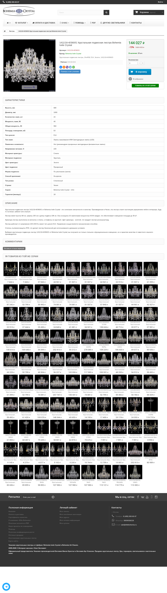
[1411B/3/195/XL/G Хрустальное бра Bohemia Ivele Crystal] (119, 449)
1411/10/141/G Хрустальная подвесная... (150, 302)
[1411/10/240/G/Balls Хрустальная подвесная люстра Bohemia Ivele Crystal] (119, 382)
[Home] (4, 31)
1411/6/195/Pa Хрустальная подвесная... (104, 302)
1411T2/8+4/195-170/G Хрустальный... (88, 437)
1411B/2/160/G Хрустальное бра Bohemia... (135, 437)
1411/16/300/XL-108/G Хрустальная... (135, 482)
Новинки (12, 511)
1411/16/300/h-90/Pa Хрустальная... (104, 347)
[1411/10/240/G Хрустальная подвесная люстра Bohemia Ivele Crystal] (42, 291)
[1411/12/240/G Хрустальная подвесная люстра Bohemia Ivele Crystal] (135, 336)
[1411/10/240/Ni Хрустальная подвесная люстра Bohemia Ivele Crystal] (150, 359)
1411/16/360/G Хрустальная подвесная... (88, 370)
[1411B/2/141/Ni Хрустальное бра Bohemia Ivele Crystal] (26, 269)
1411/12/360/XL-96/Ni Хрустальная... (42, 482)
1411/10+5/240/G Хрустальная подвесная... (57, 302)
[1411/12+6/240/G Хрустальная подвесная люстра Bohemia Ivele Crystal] (150, 382)
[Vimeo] (151, 497)
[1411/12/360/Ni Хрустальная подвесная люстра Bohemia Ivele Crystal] (26, 472)
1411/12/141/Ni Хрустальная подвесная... (41, 370)
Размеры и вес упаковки (70, 71)
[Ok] (53, 497)
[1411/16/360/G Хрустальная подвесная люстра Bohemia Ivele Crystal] (88, 359)
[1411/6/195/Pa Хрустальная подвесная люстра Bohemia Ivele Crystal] (104, 291)
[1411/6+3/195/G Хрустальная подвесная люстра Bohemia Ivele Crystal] (119, 314)
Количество (133, 60)
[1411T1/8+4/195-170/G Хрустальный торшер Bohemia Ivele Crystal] (42, 427)
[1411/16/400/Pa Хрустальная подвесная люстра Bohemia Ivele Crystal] (10, 336)
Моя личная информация (70, 520)
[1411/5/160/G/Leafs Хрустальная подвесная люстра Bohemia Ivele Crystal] (88, 269)
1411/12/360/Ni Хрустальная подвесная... (26, 482)
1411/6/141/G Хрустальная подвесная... (73, 347)
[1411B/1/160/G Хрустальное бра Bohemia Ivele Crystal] (42, 449)
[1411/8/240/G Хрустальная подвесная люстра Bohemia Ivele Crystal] (135, 382)
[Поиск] (106, 12)
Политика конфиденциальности (21, 532)
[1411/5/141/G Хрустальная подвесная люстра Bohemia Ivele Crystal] (150, 314)
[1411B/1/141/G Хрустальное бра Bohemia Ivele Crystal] (26, 449)
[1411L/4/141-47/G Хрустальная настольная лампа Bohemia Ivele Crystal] (135, 404)
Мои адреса (64, 517)
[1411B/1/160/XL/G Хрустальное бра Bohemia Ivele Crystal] (57, 449)
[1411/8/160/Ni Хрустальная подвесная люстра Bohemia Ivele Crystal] (73, 314)
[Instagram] (156, 497)
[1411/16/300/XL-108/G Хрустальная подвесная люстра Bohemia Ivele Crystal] (135, 472)
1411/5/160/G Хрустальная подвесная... (120, 302)
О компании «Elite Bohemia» (20, 520)
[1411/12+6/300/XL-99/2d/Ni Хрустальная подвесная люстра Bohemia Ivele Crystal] (119, 472)
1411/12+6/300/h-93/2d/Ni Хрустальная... (73, 482)
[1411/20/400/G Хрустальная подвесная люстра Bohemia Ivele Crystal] (26, 336)
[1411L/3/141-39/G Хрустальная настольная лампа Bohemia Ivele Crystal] (104, 404)
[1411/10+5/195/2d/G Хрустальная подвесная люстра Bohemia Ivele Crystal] (10, 359)
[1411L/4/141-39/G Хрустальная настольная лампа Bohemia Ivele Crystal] (119, 404)
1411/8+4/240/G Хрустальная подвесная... (151, 279)
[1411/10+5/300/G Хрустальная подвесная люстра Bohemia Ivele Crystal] (10, 291)
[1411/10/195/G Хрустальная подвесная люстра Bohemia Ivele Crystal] (26, 291)
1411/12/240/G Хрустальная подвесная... (135, 347)
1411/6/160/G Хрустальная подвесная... (88, 324)
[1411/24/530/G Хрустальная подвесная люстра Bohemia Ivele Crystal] (135, 449)
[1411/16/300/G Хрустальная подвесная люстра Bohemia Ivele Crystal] (42, 404)
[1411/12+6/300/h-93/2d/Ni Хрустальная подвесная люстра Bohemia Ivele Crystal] (73, 472)
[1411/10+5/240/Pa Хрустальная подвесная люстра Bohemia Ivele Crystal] (73, 291)
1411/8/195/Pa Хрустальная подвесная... (135, 302)
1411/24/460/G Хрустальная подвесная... (104, 370)
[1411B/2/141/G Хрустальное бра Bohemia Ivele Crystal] (10, 269)
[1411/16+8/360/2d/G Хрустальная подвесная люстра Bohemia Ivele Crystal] (57, 404)
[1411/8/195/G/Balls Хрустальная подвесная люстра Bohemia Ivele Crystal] (104, 269)
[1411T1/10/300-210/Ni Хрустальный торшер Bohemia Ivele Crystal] (150, 404)
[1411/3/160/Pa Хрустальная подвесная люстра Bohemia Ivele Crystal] (26, 314)
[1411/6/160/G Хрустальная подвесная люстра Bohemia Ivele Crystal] (88, 314)
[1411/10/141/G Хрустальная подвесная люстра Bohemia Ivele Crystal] (150, 291)
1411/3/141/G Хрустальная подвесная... (120, 279)
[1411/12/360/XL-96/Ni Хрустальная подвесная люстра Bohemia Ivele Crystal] (42, 472)
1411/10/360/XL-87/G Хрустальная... (151, 460)
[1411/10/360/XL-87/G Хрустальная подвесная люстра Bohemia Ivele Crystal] (150, 449)
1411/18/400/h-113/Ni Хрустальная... (104, 324)
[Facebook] (138, 497)
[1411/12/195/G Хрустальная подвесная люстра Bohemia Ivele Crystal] (26, 404)
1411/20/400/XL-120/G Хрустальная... (120, 347)
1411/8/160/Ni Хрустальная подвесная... (73, 324)
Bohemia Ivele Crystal (73, 53)
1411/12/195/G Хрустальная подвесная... (26, 415)
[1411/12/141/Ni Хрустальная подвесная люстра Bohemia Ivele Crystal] (42, 359)
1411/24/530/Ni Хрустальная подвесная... (57, 347)
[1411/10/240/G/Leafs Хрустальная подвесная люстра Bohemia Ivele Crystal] (10, 404)
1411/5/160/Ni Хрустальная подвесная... (135, 279)
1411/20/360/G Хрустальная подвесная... (73, 392)
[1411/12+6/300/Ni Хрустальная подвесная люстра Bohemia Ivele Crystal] (73, 359)
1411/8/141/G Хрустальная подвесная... (135, 324)
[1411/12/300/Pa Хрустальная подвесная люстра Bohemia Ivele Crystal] (150, 336)
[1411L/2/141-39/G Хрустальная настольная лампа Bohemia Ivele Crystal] (88, 404)
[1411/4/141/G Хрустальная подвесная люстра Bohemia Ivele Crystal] (57, 314)
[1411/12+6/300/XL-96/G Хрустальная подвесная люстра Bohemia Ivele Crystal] (104, 472)
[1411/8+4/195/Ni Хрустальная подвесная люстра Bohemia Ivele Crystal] (135, 359)
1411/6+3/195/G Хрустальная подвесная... (119, 324)
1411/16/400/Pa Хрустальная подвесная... (10, 347)
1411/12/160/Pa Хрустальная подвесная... (57, 370)
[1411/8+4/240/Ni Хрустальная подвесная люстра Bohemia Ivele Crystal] (10, 382)
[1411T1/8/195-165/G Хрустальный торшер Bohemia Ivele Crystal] (26, 427)
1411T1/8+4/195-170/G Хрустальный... (42, 437)
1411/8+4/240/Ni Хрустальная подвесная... (11, 392)
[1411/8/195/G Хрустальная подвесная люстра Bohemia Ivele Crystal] (57, 269)
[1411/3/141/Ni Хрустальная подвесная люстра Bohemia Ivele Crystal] (10, 314)
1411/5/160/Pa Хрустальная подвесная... (88, 302)
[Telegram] (70, 67)
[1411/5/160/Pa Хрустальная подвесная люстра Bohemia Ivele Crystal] (88, 291)
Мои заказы (64, 511)
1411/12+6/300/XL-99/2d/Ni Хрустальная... (119, 482)
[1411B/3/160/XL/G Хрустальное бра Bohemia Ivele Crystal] (104, 449)
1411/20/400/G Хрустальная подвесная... (26, 347)
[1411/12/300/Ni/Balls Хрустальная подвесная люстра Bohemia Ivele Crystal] (10, 472)
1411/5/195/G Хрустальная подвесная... (42, 347)
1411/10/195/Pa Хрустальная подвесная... (26, 370)
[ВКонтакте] (60, 67)
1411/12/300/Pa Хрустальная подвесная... (150, 347)
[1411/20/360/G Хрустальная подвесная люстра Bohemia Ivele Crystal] (73, 382)
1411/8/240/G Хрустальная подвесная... (135, 392)
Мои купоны (64, 523)
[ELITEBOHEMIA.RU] (28, 11)
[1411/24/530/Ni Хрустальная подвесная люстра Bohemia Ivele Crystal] (57, 336)
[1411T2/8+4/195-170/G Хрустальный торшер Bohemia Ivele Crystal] (88, 427)
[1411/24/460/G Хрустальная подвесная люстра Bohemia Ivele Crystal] (104, 359)
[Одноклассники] (64, 67)
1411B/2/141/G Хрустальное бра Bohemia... (10, 279)
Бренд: (62, 53)
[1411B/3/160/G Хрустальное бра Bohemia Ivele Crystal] (88, 449)
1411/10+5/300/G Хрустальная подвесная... (10, 302)
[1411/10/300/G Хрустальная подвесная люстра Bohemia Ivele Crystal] (73, 404)
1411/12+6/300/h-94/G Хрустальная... (88, 482)
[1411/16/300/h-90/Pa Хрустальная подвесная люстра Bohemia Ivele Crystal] (104, 336)
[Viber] (67, 67)
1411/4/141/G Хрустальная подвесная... (57, 324)
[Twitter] (142, 497)
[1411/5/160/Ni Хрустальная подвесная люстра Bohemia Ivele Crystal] (135, 269)
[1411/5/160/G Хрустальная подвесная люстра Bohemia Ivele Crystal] (119, 291)
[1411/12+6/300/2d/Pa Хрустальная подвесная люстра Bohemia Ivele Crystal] (57, 472)
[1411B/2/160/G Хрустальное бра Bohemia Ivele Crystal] (135, 427)
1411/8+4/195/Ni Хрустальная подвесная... (135, 370)
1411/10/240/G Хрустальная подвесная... (41, 302)
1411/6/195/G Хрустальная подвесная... (42, 279)
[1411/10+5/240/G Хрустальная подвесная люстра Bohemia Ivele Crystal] (57, 291)
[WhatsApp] (73, 67)
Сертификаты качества (18, 517)
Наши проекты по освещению (20, 526)
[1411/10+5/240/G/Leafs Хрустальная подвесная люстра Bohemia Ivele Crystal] (88, 382)
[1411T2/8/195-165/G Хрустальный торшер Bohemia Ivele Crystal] (73, 427)
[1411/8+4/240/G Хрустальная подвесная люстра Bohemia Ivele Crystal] (150, 269)
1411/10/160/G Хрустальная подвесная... (119, 370)
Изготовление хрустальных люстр (22, 538)
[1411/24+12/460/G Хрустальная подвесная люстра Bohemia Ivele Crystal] (57, 382)
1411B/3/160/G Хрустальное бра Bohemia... (88, 460)
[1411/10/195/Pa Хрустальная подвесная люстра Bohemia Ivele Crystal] (26, 359)
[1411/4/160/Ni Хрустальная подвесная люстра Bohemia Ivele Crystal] (42, 314)
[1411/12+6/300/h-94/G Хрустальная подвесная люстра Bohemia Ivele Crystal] (88, 472)
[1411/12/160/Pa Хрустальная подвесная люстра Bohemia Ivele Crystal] (57, 359)
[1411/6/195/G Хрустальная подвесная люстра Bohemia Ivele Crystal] (42, 269)
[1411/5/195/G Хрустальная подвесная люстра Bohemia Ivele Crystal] (42, 336)
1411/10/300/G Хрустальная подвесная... (73, 415)
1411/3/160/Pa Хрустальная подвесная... (26, 324)
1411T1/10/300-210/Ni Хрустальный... (150, 415)
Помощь (12, 529)
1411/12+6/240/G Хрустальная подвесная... (151, 392)
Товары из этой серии (145, 85)
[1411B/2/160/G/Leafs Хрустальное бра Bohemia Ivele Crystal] (119, 427)
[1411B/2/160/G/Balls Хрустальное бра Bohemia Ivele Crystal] (104, 427)
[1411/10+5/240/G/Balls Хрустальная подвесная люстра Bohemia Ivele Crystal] (42, 382)
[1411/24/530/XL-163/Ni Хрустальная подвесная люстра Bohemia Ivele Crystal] (88, 336)
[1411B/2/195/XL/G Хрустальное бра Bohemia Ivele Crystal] (10, 449)
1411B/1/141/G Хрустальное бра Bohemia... (26, 460)
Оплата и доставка (16, 514)
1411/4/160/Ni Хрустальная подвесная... (42, 324)
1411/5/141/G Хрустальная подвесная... (151, 324)
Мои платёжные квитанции (70, 514)
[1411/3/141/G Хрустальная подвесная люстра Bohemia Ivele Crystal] (119, 269)
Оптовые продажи (16, 535)
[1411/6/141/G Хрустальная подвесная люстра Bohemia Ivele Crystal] (73, 336)
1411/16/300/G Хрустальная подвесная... (41, 415)
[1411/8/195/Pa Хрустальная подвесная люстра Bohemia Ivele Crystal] (135, 291)
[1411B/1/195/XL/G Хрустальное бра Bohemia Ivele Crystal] (73, 449)
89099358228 (129, 520)
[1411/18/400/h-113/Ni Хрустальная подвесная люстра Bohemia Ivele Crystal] (104, 314)
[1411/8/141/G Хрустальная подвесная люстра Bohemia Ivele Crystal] (135, 314)
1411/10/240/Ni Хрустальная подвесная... (150, 370)
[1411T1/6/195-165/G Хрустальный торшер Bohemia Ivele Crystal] (10, 427)
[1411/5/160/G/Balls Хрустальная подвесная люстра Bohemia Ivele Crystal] (73, 269)
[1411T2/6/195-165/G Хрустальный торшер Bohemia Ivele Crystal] (57, 427)
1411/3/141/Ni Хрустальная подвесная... (11, 324)
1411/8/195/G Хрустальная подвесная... (57, 279)
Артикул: (63, 50)
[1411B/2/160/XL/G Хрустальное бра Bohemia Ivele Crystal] (150, 427)
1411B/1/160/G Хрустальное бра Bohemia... (41, 460)
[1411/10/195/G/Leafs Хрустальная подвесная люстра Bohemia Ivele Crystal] (104, 382)
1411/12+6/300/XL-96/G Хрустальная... (104, 482)
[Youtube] (147, 497)
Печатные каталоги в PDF (19, 523)
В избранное (138, 79)
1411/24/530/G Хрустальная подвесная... (135, 460)
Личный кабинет (68, 507)
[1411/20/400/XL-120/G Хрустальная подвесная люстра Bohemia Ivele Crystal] (119, 336)
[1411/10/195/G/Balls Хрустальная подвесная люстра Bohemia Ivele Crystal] (26, 382)
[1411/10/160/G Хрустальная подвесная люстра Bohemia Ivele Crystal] (119, 359)
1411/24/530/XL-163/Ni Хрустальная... (88, 347)
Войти (160, 2)
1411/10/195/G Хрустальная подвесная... (26, 302)
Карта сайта (13, 541)
